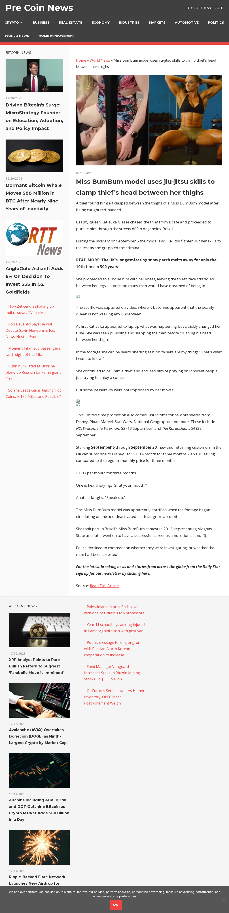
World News (17, 36)
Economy (101, 23)
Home (81, 60)
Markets (157, 23)
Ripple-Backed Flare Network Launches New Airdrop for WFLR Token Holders (37, 883)
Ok (115, 905)
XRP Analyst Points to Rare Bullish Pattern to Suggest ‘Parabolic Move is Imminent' (36, 666)
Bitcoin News (18, 53)
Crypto (12, 23)
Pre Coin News (39, 7)
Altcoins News (23, 606)
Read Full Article (104, 585)
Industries (129, 23)
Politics (216, 23)
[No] (223, 899)
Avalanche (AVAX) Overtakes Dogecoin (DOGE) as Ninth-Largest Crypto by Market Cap (38, 736)
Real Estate (70, 23)
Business (41, 23)
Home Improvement (57, 36)
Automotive (187, 23)
